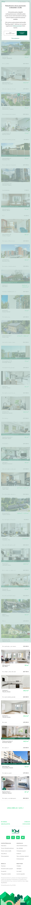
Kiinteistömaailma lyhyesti (7, 868)
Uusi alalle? (19, 871)
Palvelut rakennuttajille (6, 850)
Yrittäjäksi (19, 866)
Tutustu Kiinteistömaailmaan (7, 848)
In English (27, 821)
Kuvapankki (3, 871)
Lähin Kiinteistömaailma (22, 845)
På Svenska (4, 821)
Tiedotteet (3, 866)
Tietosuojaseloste (5, 856)
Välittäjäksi (19, 868)
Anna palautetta (5, 824)
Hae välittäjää (20, 848)
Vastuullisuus (4, 853)
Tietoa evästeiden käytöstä (23, 856)
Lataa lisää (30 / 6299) (15, 808)
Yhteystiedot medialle (6, 874)
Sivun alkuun (26, 824)
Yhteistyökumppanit (21, 850)
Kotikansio (19, 853)
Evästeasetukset (20, 858)
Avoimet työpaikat (21, 874)
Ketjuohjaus (3, 845)
